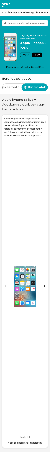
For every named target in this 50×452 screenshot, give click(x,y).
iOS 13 (26, 55)
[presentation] (25, 87)
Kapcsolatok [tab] (37, 87)
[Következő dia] (44, 286)
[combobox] (27, 23)
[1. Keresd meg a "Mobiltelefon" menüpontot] (25, 286)
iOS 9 (37, 55)
